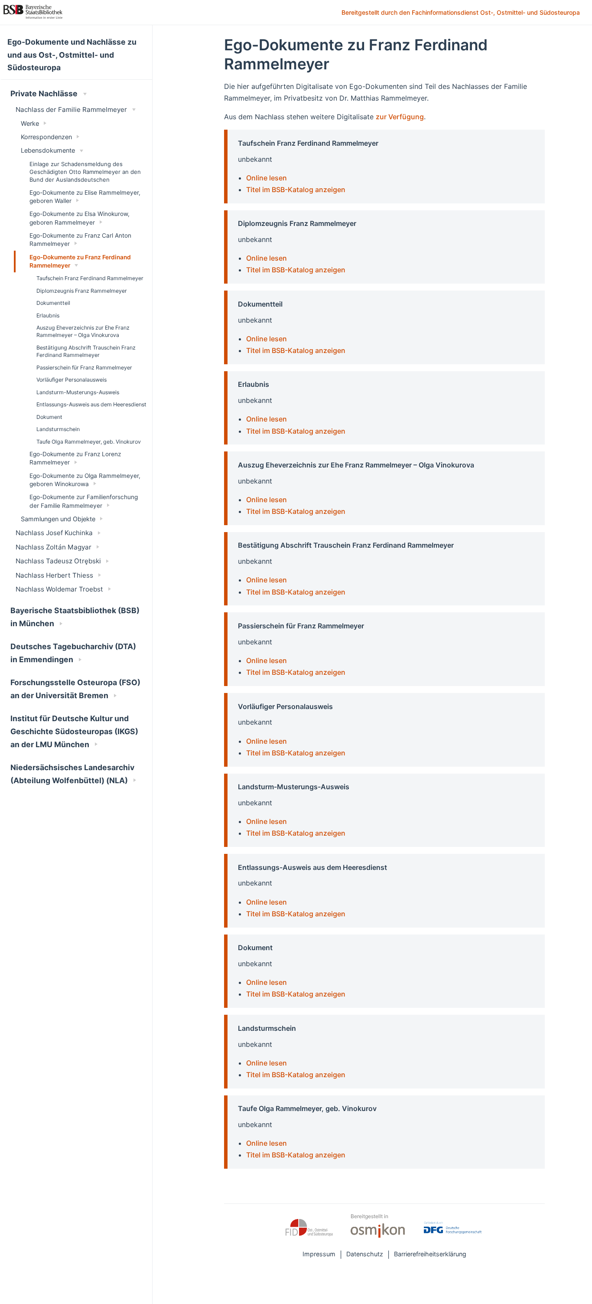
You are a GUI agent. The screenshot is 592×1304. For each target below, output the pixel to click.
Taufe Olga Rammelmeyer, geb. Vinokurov (88, 441)
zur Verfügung (400, 116)
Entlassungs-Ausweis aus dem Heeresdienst (91, 404)
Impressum (319, 1254)
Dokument (49, 417)
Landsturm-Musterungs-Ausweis (77, 392)
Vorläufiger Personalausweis (71, 379)
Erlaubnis (47, 315)
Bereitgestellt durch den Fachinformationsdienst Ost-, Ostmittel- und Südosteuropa (462, 13)
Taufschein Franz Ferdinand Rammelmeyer (89, 278)
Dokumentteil (53, 303)
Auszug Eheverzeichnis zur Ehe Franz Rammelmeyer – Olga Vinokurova (83, 331)
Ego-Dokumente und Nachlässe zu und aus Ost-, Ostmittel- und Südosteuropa (72, 54)
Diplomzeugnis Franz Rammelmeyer (81, 291)
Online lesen (266, 177)
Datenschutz (364, 1254)
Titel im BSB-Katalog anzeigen (295, 189)
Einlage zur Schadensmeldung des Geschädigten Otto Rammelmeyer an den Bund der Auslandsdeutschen (85, 171)
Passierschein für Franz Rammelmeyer (84, 367)
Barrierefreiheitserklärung (430, 1254)
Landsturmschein (58, 429)
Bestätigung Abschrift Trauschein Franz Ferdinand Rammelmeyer (86, 351)
